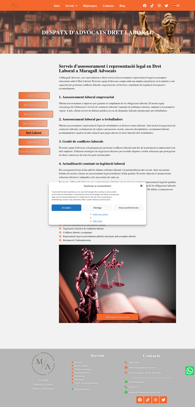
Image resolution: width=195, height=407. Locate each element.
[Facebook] (144, 5)
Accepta (66, 207)
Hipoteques (90, 6)
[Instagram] (159, 5)
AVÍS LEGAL (97, 221)
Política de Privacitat (43, 388)
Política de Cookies (43, 384)
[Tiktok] (152, 5)
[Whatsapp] (189, 370)
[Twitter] (166, 5)
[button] (141, 186)
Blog (122, 6)
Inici (57, 6)
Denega (97, 207)
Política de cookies (100, 214)
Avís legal (43, 380)
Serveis (69, 6)
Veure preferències (129, 207)
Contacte (108, 6)
